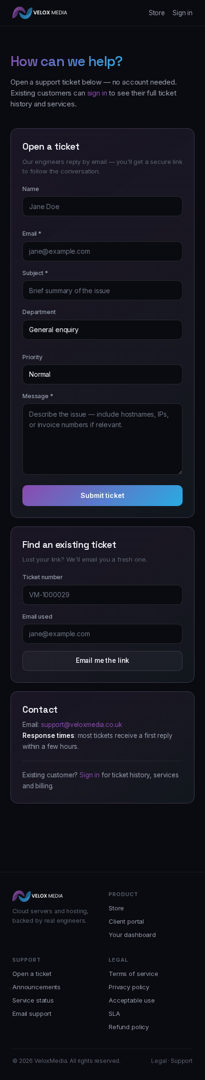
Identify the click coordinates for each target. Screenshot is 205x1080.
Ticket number (42, 577)
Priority (32, 357)
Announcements (36, 987)
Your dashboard (132, 934)
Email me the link (102, 660)
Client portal (126, 921)
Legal (158, 1060)
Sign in (183, 13)
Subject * (35, 273)
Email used (37, 616)
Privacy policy (129, 987)
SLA (114, 1013)
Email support (31, 1013)
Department (39, 311)
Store (157, 13)
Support (182, 1060)
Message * (37, 396)
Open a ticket (31, 973)
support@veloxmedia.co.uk (81, 724)
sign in (97, 92)
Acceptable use (132, 1000)
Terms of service (133, 973)
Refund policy (129, 1027)
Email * (31, 233)
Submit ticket (102, 495)
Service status (33, 1000)
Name (30, 188)
